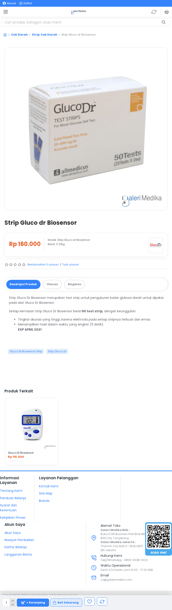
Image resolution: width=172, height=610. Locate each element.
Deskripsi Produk (23, 284)
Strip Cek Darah (44, 34)
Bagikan (74, 284)
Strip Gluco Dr (57, 351)
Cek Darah (19, 34)
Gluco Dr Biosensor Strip (26, 351)
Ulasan (52, 284)
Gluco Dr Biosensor (21, 453)
